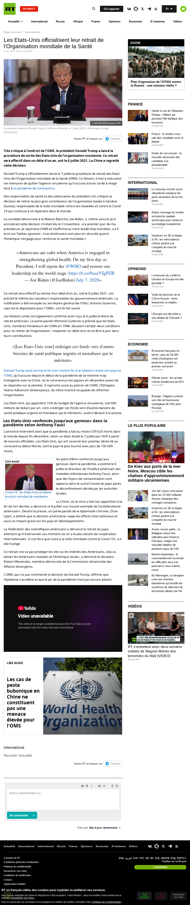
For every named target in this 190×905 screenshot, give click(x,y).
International (39, 21)
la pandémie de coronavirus (34, 188)
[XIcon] (142, 9)
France (95, 21)
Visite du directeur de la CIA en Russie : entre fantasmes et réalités (166, 298)
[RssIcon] (156, 9)
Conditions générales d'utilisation (21, 862)
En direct (29, 9)
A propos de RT (12, 858)
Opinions (114, 21)
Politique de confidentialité (17, 866)
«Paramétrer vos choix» (23, 898)
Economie (135, 21)
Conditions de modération (17, 875)
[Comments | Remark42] (63, 807)
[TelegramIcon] (149, 9)
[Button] (183, 9)
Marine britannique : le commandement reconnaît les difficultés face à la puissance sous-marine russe (168, 562)
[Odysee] (136, 9)
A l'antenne (157, 21)
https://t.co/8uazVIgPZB (91, 273)
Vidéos (177, 21)
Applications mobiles (15, 884)
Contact (8, 879)
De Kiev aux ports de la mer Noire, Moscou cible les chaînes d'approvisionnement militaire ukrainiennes (156, 473)
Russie (60, 21)
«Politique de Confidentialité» (106, 902)
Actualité (13, 21)
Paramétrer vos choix (15, 871)
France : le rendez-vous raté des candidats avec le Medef (167, 137)
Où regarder (111, 8)
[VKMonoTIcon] (129, 9)
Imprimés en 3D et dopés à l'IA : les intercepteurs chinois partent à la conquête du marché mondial (167, 243)
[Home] (10, 9)
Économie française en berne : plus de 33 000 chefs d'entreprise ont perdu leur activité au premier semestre (165, 358)
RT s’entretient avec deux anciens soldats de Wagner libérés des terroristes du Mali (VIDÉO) (155, 651)
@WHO (73, 266)
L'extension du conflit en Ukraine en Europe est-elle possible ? (168, 279)
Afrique (78, 21)
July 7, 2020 (87, 280)
